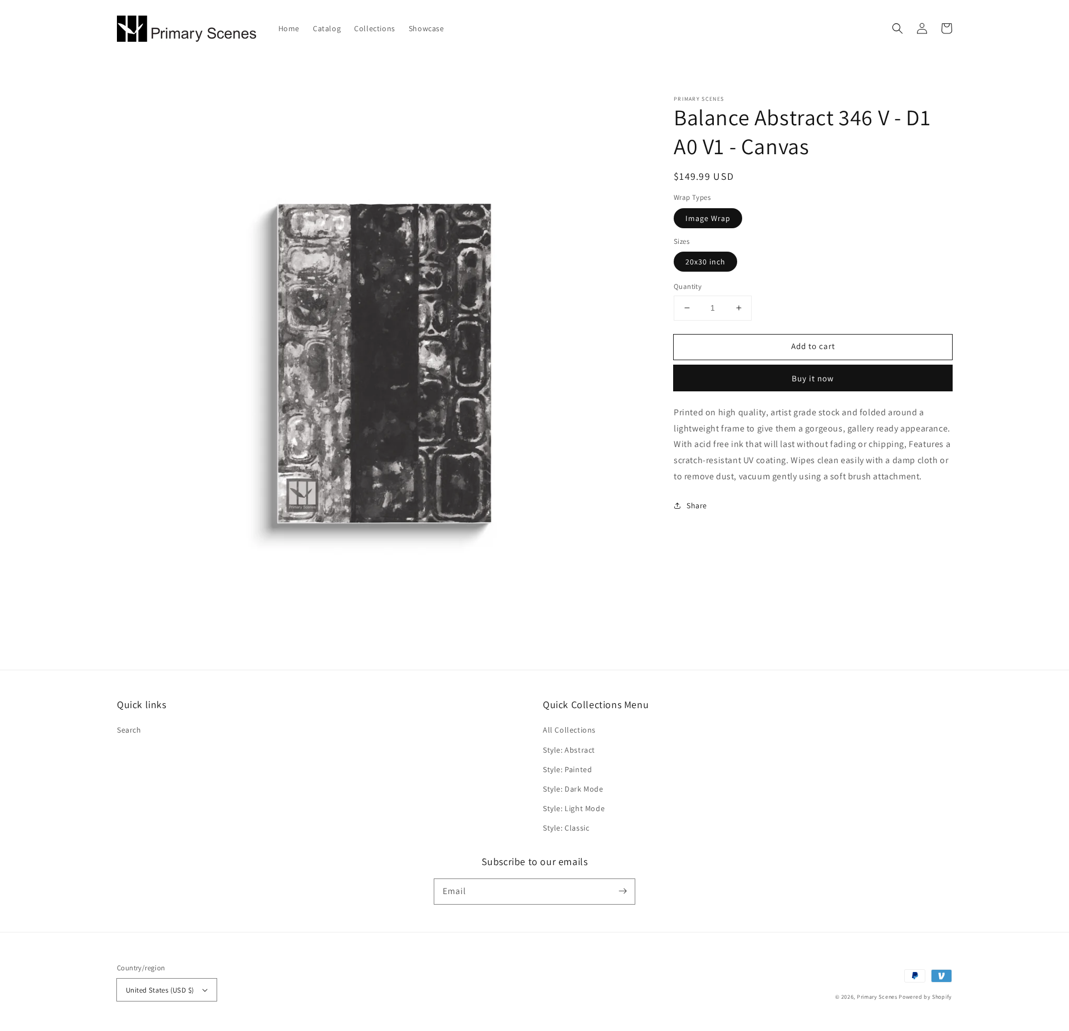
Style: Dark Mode (573, 789)
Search (129, 730)
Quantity (688, 286)
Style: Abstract (569, 750)
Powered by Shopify (925, 996)
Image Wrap (707, 218)
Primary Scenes (877, 996)
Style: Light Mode (574, 808)
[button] (897, 28)
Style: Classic (566, 828)
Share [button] (696, 505)
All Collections (569, 730)
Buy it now (813, 378)
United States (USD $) (160, 990)
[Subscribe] (622, 891)
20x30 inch (705, 262)
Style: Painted (567, 769)
